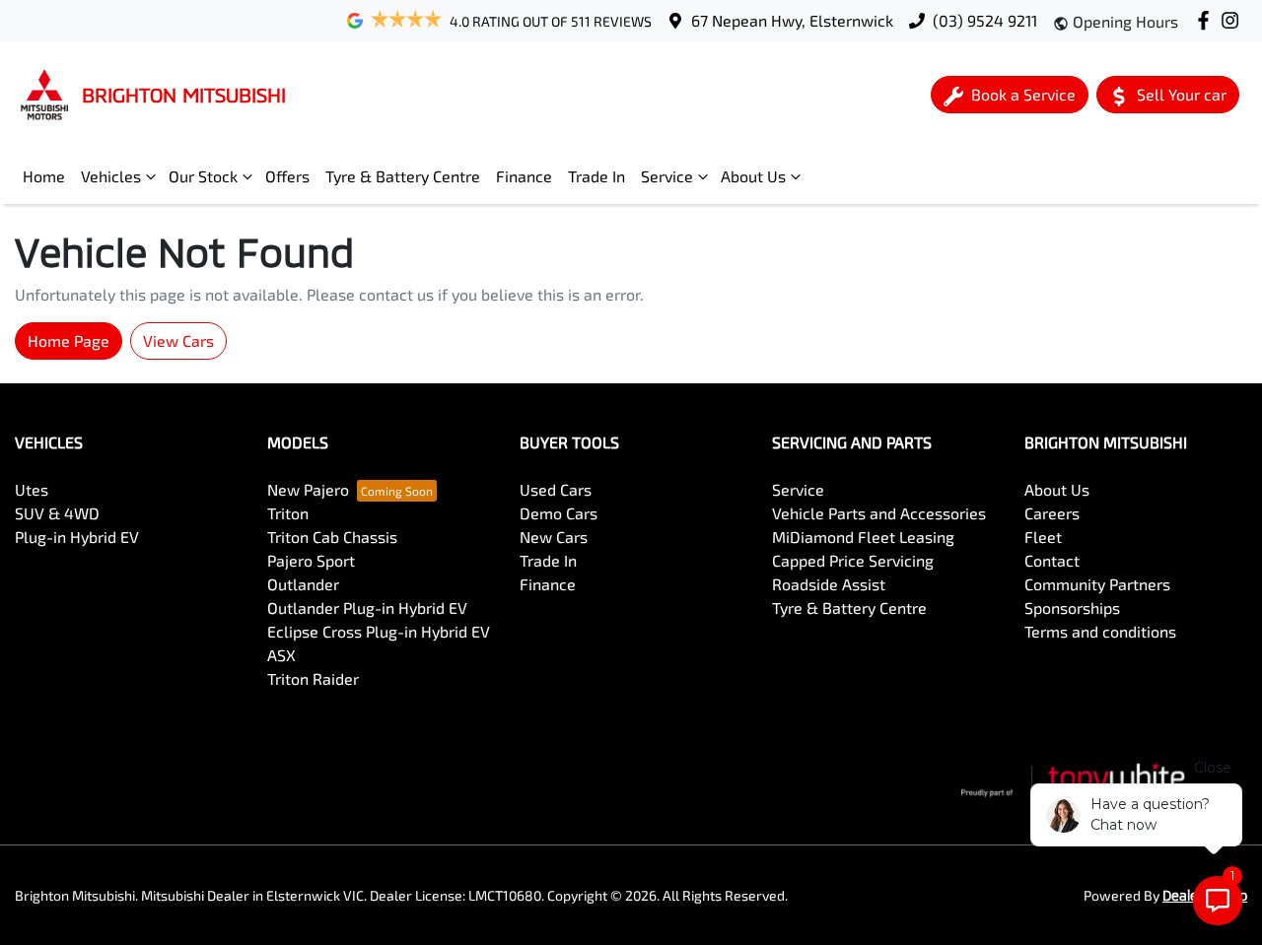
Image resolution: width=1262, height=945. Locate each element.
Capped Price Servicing (853, 560)
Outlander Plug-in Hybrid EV (367, 607)
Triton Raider (313, 678)
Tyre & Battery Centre (402, 176)
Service (667, 176)
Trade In (596, 176)
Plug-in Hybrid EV (77, 536)
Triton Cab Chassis (332, 536)
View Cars (178, 340)
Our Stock (203, 176)
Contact (1052, 560)
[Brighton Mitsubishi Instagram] (1234, 20)
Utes (31, 489)
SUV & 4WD (57, 513)
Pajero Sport (311, 560)
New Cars (554, 536)
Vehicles (111, 176)
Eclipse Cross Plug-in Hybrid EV (378, 631)
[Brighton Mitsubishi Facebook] (1207, 20)
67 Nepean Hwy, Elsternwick (792, 20)
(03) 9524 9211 (985, 20)
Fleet (1043, 536)
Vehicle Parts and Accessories (879, 513)
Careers (1052, 513)
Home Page (68, 340)
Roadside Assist (828, 583)
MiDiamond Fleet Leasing (863, 536)
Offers (287, 176)
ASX (281, 654)
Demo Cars (558, 513)
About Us (753, 176)
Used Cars (556, 489)
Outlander (303, 583)
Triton (288, 513)
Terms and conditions (1100, 631)
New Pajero (308, 489)
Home (44, 176)
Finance (524, 176)
